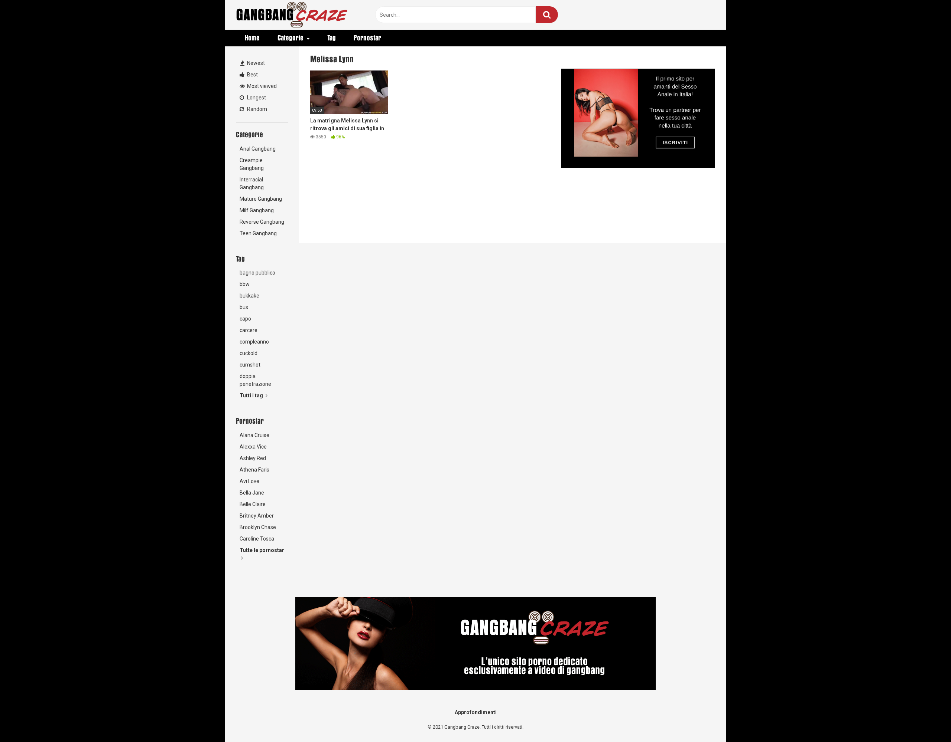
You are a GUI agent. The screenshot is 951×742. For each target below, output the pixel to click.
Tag (331, 38)
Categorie (290, 38)
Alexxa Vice (253, 447)
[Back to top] (926, 719)
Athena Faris (254, 470)
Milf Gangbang (257, 210)
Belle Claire (253, 504)
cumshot (250, 365)
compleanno (254, 342)
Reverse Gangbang (262, 222)
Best (252, 75)
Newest (255, 63)
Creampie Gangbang (252, 164)
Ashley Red (253, 458)
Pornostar (367, 38)
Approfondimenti (476, 712)
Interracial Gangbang (252, 183)
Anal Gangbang (258, 149)
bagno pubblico (257, 273)
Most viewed (261, 86)
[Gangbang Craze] (291, 15)
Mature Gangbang (261, 199)
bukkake (249, 296)
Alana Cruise (254, 435)
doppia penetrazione (255, 380)
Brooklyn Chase (258, 527)
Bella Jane (252, 493)
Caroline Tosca (257, 539)
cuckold (248, 353)
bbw (245, 284)
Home (252, 38)
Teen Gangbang (258, 233)
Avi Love (249, 481)
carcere (248, 330)
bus (244, 307)
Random (256, 109)
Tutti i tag (252, 395)
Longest (256, 98)
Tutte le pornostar (262, 550)
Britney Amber (257, 516)
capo (245, 319)
